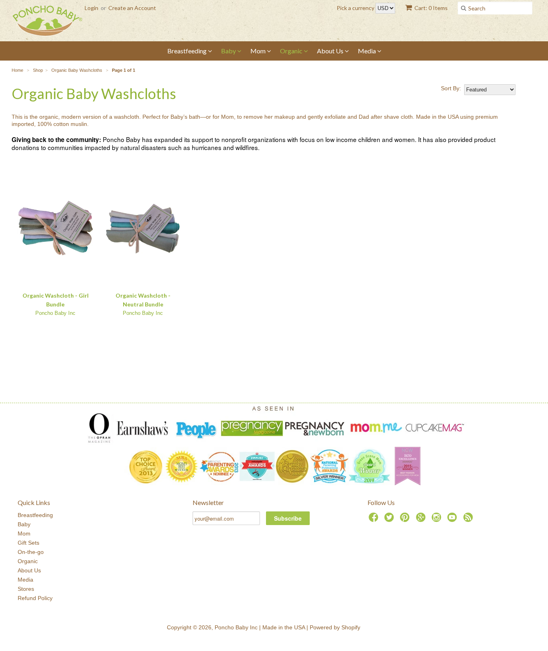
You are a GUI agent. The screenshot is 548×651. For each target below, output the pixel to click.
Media (367, 51)
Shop (38, 70)
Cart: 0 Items (431, 7)
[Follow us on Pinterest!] (406, 520)
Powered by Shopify (335, 627)
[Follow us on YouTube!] (453, 520)
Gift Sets (28, 542)
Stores (26, 589)
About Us (331, 51)
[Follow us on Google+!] (422, 520)
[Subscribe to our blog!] (469, 520)
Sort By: (451, 88)
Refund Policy (35, 598)
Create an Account (132, 7)
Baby (229, 51)
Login (91, 7)
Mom (258, 51)
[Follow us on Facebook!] (375, 520)
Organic (292, 51)
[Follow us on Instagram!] (438, 520)
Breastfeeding (187, 51)
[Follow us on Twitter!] (390, 520)
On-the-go (31, 552)
